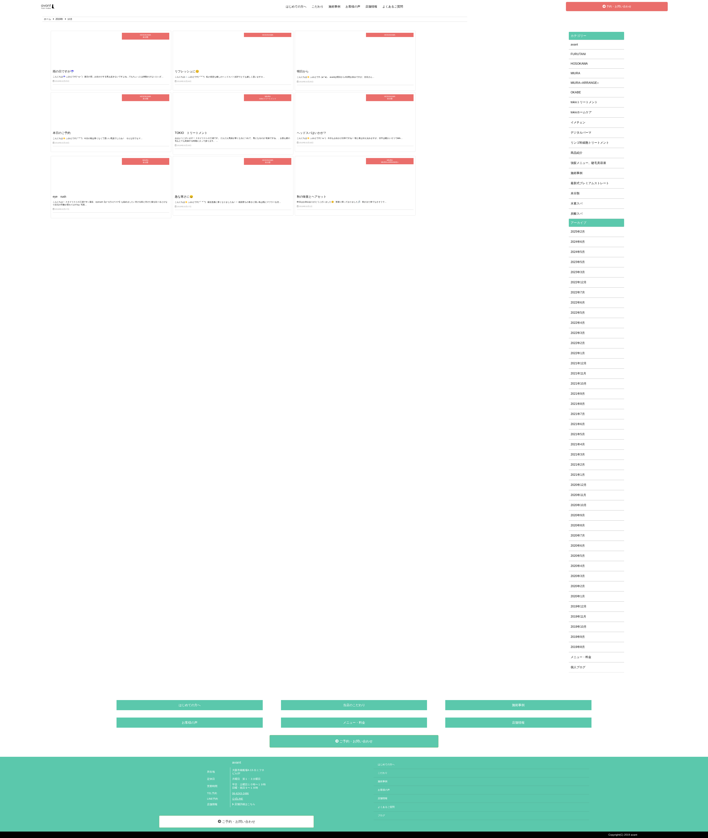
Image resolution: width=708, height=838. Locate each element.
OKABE (576, 92)
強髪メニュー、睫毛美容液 (588, 162)
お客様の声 (353, 6)
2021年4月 (578, 444)
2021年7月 (578, 414)
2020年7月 (578, 535)
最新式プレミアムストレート (590, 183)
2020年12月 (578, 484)
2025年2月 (578, 231)
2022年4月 (578, 322)
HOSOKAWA (579, 63)
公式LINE (237, 798)
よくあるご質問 (392, 6)
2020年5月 (578, 555)
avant (574, 44)
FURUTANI (578, 54)
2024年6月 (578, 241)
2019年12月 (578, 606)
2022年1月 (578, 353)
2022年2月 (578, 343)
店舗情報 (371, 6)
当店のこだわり (354, 705)
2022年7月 (578, 292)
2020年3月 (578, 576)
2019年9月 (578, 636)
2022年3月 (578, 332)
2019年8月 (578, 646)
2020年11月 (578, 495)
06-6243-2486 (240, 793)
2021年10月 (578, 383)
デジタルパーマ (581, 132)
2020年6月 (578, 545)
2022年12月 (578, 282)
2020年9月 (578, 515)
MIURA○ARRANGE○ (585, 82)
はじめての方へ (296, 6)
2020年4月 (578, 565)
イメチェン (578, 122)
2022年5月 (578, 312)
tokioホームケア (581, 112)
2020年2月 (578, 586)
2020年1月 (578, 596)
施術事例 (334, 6)
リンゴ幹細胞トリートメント (590, 142)
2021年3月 (578, 454)
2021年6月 (578, 424)
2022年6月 (578, 302)
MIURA (575, 73)
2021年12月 (578, 363)
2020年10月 (578, 505)
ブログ (381, 815)
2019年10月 (578, 626)
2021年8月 (578, 403)
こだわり (317, 6)
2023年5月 (578, 262)
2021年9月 (578, 393)
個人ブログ (578, 667)
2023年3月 (578, 272)
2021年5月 (578, 434)
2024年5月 (578, 251)
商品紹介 (576, 152)
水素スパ (576, 203)
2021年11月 (578, 373)
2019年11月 (578, 616)
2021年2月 (578, 464)
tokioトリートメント (584, 102)
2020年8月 (578, 525)
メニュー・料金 (581, 657)
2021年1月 (578, 474)
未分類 (575, 193)
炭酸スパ (576, 213)
